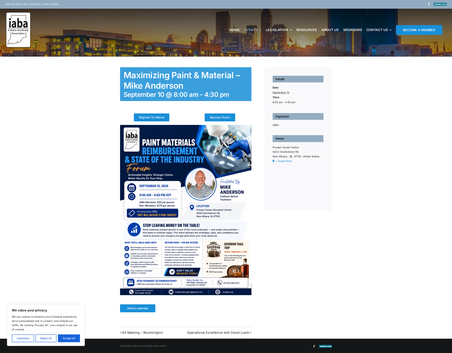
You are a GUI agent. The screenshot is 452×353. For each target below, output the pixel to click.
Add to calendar (137, 308)
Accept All (69, 338)
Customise (23, 338)
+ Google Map (283, 160)
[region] (46, 325)
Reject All (46, 338)
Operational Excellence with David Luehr (218, 332)
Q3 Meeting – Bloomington (142, 332)
